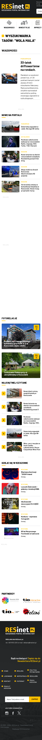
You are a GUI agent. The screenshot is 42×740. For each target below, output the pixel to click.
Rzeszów (24, 151)
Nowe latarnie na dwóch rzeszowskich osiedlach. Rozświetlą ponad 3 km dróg (30, 158)
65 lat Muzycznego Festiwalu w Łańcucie (30, 532)
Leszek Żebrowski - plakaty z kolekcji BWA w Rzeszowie (30, 489)
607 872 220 (13, 643)
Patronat (20, 681)
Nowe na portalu (12, 115)
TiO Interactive (25, 729)
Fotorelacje (9, 318)
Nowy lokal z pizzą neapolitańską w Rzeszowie (31, 393)
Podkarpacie (26, 59)
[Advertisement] (21, 219)
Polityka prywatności (35, 671)
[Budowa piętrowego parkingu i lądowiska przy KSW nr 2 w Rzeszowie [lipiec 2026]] (21, 336)
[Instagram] (8, 714)
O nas (6, 671)
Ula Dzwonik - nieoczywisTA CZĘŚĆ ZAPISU (30, 504)
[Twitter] (20, 714)
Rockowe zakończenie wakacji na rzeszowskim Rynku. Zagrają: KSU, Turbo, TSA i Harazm (30, 143)
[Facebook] (14, 714)
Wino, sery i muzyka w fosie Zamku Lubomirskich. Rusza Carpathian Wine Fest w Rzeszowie (32, 447)
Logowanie (8, 676)
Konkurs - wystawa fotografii (29, 517)
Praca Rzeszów (33, 681)
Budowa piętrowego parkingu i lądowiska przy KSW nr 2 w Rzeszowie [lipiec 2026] (17, 343)
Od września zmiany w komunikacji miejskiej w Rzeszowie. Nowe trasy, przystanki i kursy (30, 188)
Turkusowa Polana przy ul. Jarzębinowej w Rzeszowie (16, 373)
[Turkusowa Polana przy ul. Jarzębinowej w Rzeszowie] (21, 365)
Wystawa (24, 469)
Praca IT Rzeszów (7, 687)
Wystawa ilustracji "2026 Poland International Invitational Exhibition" (30, 475)
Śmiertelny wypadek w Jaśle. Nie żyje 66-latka (30, 128)
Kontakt (7, 681)
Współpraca (22, 676)
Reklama (20, 671)
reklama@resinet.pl (29, 643)
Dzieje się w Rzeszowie (15, 463)
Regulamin (34, 676)
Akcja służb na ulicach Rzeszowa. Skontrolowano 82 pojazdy (29, 173)
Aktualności (25, 137)
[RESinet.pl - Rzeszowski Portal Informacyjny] (16, 10)
